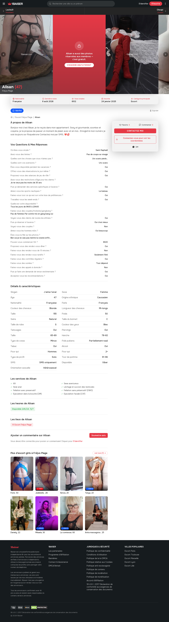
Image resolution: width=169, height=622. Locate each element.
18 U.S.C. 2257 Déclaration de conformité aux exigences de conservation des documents (100, 587)
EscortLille (129, 566)
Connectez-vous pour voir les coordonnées (136, 139)
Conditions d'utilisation (97, 554)
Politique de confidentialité (98, 551)
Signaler (155, 111)
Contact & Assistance (58, 562)
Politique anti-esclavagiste (98, 566)
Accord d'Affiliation (95, 580)
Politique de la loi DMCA (97, 558)
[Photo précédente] (3, 54)
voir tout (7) (100, 453)
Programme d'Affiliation (59, 554)
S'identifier (143, 4)
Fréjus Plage (7, 91)
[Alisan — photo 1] (26, 54)
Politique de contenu (96, 569)
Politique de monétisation (98, 577)
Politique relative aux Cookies (99, 562)
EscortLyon (130, 562)
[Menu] (4, 3)
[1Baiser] (15, 3)
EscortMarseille (132, 558)
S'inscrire (155, 4)
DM (137, 147)
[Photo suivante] (165, 54)
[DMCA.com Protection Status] (39, 607)
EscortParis (130, 551)
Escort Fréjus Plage (23, 117)
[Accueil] (12, 117)
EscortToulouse (132, 554)
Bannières (53, 558)
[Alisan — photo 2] (132, 54)
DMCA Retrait (54, 566)
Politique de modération (97, 573)
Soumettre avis (98, 435)
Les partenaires (55, 551)
